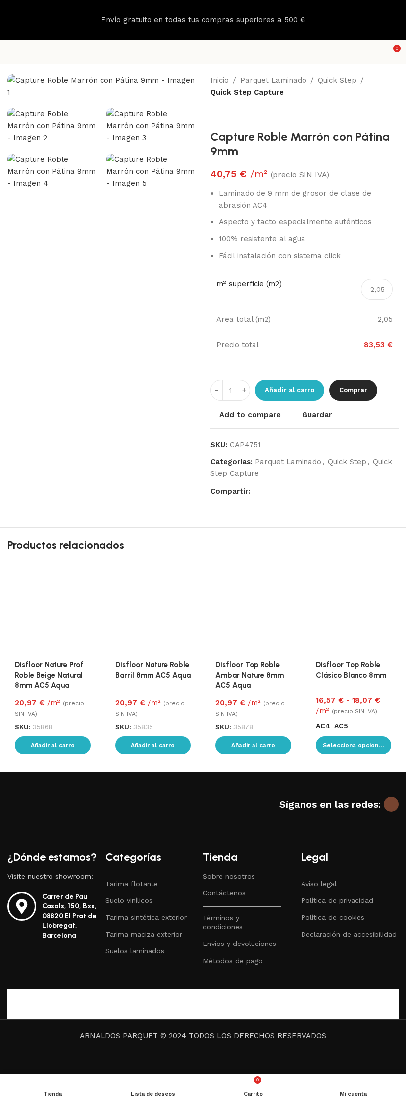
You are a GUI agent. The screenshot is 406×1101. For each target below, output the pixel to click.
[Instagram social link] (391, 804)
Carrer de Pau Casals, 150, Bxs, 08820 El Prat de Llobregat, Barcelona (69, 916)
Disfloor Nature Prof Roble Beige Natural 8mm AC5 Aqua (49, 675)
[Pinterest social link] (280, 491)
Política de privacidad (337, 900)
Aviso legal (319, 884)
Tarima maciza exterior (143, 934)
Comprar (353, 390)
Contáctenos (224, 893)
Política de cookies (332, 917)
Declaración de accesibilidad (349, 934)
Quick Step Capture (247, 92)
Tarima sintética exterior (146, 917)
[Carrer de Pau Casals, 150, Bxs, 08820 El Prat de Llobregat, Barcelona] (21, 906)
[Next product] (240, 114)
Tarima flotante (131, 884)
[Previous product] (216, 114)
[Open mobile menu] (11, 52)
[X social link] (268, 491)
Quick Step (337, 80)
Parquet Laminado (273, 80)
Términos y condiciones (223, 922)
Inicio (219, 80)
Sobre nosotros (229, 876)
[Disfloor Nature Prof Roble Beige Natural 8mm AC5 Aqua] (52, 608)
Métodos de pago (233, 961)
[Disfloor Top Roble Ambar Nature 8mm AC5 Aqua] (253, 608)
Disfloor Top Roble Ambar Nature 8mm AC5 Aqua (249, 675)
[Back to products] (228, 114)
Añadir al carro (289, 390)
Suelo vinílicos (128, 900)
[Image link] (69, 817)
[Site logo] (203, 51)
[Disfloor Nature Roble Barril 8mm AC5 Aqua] (153, 608)
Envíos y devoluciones (239, 943)
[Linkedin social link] (292, 491)
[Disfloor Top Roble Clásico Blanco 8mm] (353, 608)
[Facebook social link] (256, 491)
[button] (53, 745)
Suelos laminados (134, 951)
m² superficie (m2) (249, 283)
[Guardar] (89, 571)
